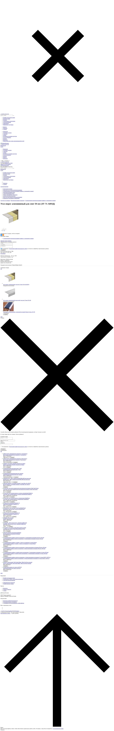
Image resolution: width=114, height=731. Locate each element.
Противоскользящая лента (9, 192)
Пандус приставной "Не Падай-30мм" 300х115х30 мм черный (17, 563)
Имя (1, 440)
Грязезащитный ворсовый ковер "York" (12, 469)
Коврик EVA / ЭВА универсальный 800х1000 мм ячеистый (16, 479)
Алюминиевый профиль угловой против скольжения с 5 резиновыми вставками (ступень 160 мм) (25, 553)
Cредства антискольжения (9, 580)
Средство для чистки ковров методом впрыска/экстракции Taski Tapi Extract (20, 489)
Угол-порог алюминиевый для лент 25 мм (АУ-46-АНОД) (16, 284)
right (1, 316)
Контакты (5, 139)
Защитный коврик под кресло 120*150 (12, 568)
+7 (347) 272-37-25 (5, 114)
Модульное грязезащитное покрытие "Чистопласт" (14, 459)
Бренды (5, 127)
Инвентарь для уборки (8, 124)
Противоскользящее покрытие (17, 200)
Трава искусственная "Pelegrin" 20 (11, 514)
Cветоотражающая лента (8, 193)
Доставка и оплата (7, 132)
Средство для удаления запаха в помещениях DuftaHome (16, 499)
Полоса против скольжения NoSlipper (11, 533)
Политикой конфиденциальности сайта (18, 248)
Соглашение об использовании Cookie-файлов (13, 603)
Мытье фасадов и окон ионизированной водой (13, 141)
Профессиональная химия (9, 117)
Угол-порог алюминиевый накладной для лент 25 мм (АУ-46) (17, 300)
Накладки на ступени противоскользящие (12, 190)
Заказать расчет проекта (6, 240)
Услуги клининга (7, 137)
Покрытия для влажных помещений (11, 198)
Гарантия (5, 133)
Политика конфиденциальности (10, 600)
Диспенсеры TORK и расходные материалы (13, 579)
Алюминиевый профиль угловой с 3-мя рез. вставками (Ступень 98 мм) (19, 543)
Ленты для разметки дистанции (10, 194)
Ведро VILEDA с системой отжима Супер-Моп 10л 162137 (16, 484)
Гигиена (5, 120)
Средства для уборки (5, 200)
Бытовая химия (6, 118)
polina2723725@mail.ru (6, 164)
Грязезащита (6, 123)
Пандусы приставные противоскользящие (12, 197)
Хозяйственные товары (8, 583)
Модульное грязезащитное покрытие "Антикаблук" (14, 454)
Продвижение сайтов (5, 613)
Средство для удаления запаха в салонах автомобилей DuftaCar (17, 494)
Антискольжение (7, 122)
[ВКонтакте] (1, 235)
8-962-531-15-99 (8, 163)
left (1, 268)
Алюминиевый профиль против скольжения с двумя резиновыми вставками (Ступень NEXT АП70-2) (26, 558)
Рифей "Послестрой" (8, 519)
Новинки (5, 128)
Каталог (5, 138)
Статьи (4, 590)
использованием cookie (58, 728)
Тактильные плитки (7, 188)
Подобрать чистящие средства (10, 136)
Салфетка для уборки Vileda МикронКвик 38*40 (14, 528)
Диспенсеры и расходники (9, 121)
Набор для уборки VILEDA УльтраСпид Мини (13, 464)
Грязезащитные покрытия (9, 582)
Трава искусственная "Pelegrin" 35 (11, 504)
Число (2, 441)
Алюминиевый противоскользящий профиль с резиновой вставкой (18, 191)
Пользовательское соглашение (10, 601)
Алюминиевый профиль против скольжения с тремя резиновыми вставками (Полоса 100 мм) (24, 548)
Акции (4, 135)
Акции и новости (7, 589)
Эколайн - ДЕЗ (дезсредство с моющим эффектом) (14, 524)
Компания (5, 131)
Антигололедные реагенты (9, 196)
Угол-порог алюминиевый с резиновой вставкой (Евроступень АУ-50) (19, 312)
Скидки (5, 129)
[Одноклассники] (3, 235)
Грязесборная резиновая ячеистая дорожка (12, 474)
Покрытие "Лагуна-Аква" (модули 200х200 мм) (14, 509)
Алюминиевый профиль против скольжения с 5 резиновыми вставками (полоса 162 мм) (23, 538)
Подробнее (3, 253)
